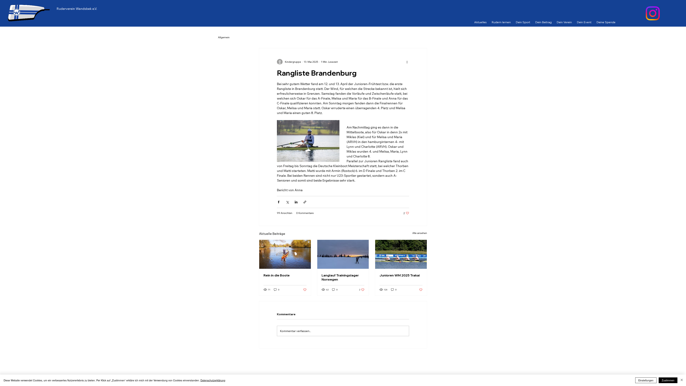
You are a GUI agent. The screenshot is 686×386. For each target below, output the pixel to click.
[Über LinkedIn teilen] (296, 202)
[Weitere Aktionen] (407, 62)
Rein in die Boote (277, 275)
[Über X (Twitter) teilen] (287, 202)
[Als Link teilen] (305, 202)
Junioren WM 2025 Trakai (399, 275)
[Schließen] (682, 380)
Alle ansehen (419, 233)
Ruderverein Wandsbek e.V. (77, 9)
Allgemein (224, 37)
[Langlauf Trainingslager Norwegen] (343, 254)
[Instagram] (652, 13)
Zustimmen (668, 380)
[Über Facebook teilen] (278, 202)
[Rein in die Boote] (285, 254)
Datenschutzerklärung (212, 380)
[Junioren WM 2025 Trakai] (401, 254)
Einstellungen (645, 380)
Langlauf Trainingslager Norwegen (340, 277)
